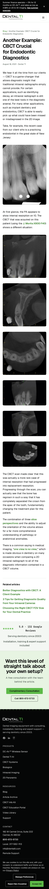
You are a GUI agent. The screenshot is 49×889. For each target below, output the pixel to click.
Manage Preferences (24, 877)
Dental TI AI (8, 756)
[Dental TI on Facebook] (4, 738)
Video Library (9, 812)
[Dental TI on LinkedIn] (9, 738)
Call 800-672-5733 (24, 698)
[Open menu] (43, 17)
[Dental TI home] (13, 17)
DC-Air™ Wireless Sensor (15, 751)
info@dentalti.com (12, 848)
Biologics (7, 767)
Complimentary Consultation (24, 691)
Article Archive (10, 797)
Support (7, 818)
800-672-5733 (10, 839)
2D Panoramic (10, 777)
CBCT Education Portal (14, 807)
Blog (5, 31)
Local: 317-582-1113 (12, 844)
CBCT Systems (10, 762)
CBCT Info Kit (9, 802)
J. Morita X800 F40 (34, 223)
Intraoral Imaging (11, 772)
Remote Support (11, 853)
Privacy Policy (12, 870)
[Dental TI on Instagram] (14, 738)
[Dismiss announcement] (44, 6)
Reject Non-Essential (17, 884)
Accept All (37, 884)
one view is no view (25, 549)
